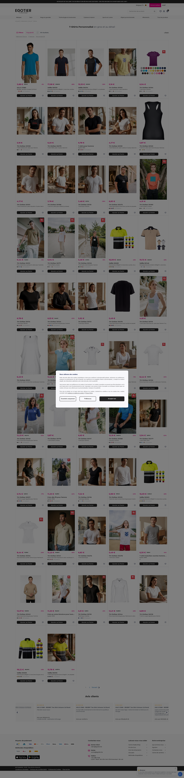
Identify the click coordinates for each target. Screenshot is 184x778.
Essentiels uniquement (68, 398)
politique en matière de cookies (76, 393)
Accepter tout (112, 398)
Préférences (87, 398)
